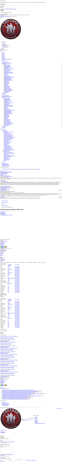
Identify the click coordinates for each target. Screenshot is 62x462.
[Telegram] (3, 246)
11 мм (9, 280)
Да (8, 282)
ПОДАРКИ (43, 262)
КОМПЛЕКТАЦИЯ (21, 262)
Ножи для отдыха (6, 151)
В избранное (2, 243)
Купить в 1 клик (2, 242)
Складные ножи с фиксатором (8, 149)
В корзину (13, 339)
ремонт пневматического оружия (5, 172)
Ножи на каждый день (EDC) (8, 134)
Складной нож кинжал (7, 148)
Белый (9, 273)
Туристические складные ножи (9, 138)
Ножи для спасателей (7, 133)
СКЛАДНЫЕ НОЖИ (5, 62)
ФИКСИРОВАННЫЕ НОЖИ (6, 63)
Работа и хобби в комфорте (8, 176)
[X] (6, 246)
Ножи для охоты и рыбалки (8, 152)
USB (8, 277)
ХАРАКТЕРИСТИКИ (7, 262)
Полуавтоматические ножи (8, 146)
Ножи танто (6, 144)
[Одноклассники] (4, 246)
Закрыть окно (2, 15)
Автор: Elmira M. (3, 190)
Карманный (9, 283)
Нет (8, 287)
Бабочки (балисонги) (7, 140)
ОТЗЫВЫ (38, 262)
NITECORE (2, 253)
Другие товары (17, 264)
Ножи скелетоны (6, 143)
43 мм (9, 279)
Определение (4, 44)
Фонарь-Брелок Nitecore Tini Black (7, 361)
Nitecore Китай (10, 269)
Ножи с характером (7, 142)
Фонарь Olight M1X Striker (5, 343)
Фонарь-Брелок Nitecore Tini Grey (7, 373)
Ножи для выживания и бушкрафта (9, 155)
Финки (5, 160)
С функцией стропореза (7, 147)
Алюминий (2, 251)
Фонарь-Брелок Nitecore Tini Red (6, 349)
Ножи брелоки (6, 132)
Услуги (1, 170)
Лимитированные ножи (7, 141)
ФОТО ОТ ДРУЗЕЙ (28, 262)
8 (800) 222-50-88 (3, 16)
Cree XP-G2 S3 (10, 272)
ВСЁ (2, 262)
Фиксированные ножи (5, 150)
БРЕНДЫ (3, 97)
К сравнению (2, 244)
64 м (8, 275)
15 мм (9, 281)
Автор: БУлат (2, 197)
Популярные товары (5, 163)
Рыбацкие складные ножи (8, 136)
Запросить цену (34, 460)
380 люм (9, 274)
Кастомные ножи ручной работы (9, 153)
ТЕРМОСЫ (4, 127)
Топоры (3, 161)
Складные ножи (4, 131)
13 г (1, 256)
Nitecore (1, 258)
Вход (3, 41)
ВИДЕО (34, 262)
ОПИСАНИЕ (14, 262)
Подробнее (38, 169)
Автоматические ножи (7, 139)
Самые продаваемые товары (4, 388)
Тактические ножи (7, 159)
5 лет (1, 261)
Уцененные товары (5, 166)
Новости (1, 174)
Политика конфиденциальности (40, 423)
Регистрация (4, 42)
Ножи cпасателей (6, 154)
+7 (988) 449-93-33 (8, 16)
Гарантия (36, 420)
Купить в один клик (10, 454)
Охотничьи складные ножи (8, 135)
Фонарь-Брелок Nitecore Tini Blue (7, 355)
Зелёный (1, 255)
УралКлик (10, 407)
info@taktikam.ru (2, 432)
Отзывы (36, 417)
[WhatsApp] (0, 246)
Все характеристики (3, 250)
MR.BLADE (6, 181)
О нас (36, 419)
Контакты (36, 422)
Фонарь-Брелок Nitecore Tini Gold (7, 367)
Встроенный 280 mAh (11, 278)
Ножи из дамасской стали (8, 156)
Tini (8, 271)
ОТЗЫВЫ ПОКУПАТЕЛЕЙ (4, 189)
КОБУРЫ (3, 93)
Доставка (36, 421)
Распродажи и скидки (5, 164)
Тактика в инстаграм (3, 188)
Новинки (3, 402)
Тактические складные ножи (8, 137)
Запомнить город (4, 47)
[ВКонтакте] (2, 246)
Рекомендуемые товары (5, 165)
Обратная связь (2, 431)
